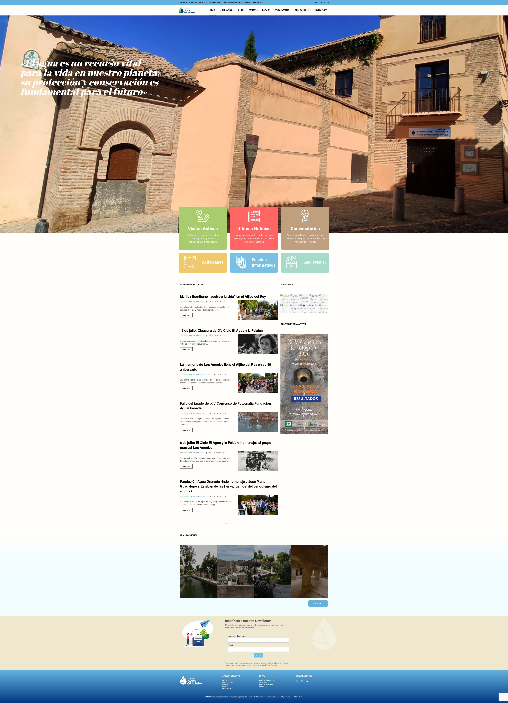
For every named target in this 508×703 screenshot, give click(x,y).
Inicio (212, 10)
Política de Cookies (266, 684)
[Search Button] (316, 2)
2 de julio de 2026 (214, 496)
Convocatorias (282, 10)
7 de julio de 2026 (214, 413)
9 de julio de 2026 (214, 375)
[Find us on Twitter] (321, 2)
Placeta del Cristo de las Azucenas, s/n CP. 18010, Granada (259, 697)
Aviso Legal (263, 682)
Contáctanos (320, 10)
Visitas (241, 10)
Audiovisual (226, 688)
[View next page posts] (231, 523)
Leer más (187, 314)
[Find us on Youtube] (328, 2)
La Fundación (225, 10)
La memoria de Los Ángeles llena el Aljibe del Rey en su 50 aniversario (225, 367)
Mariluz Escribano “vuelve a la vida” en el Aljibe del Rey (223, 296)
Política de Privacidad (267, 680)
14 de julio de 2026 (214, 336)
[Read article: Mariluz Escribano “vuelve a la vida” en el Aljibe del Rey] (258, 310)
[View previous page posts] (226, 523)
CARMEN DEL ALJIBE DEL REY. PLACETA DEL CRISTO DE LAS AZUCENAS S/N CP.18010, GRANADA (214, 3)
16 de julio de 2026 (214, 302)
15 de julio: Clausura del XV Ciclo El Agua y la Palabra (221, 330)
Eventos (252, 10)
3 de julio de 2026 (214, 453)
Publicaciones (302, 10)
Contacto (262, 686)
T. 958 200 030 (257, 3)
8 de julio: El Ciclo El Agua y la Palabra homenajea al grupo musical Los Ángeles (225, 445)
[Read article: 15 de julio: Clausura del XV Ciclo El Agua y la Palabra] (258, 344)
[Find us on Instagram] (325, 2)
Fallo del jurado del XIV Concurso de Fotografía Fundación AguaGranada (225, 405)
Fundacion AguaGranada (194, 302)
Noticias (266, 10)
